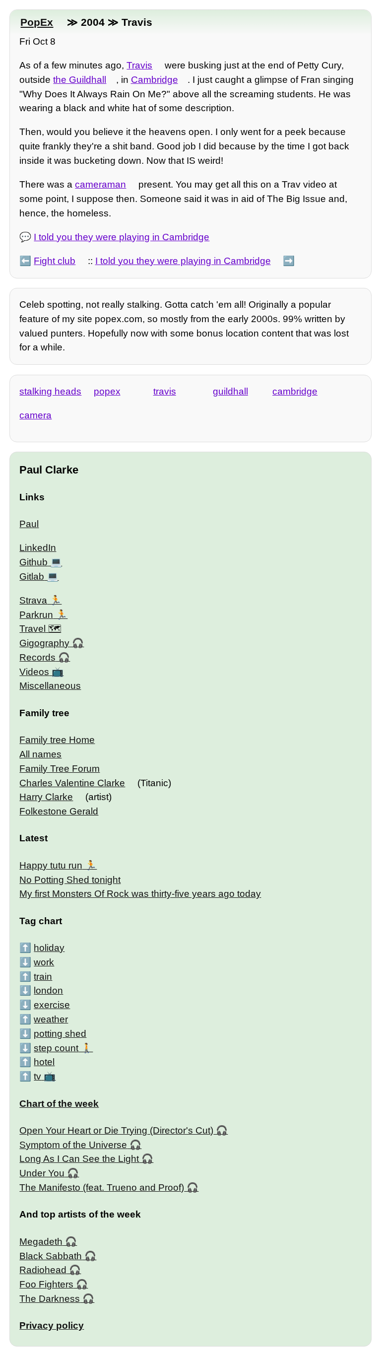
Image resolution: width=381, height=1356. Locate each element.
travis (164, 391)
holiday (49, 948)
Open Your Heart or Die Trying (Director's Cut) (116, 1130)
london (48, 990)
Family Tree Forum (59, 768)
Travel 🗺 (40, 628)
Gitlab (31, 576)
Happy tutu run (50, 865)
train (43, 976)
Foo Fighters (46, 1284)
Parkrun (36, 615)
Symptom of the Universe (73, 1145)
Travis (139, 65)
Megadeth (41, 1241)
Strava (33, 600)
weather (51, 1019)
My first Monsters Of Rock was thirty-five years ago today (140, 893)
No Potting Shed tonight (70, 880)
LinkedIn (37, 547)
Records (37, 657)
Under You (41, 1173)
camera (35, 415)
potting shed (60, 1033)
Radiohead (42, 1270)
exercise (52, 1005)
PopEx (36, 22)
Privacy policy (51, 1325)
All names (40, 754)
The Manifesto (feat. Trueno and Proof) (101, 1187)
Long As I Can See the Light (79, 1158)
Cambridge (154, 79)
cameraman (100, 184)
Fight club (54, 261)
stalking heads (50, 391)
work (44, 962)
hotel (44, 1062)
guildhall (230, 391)
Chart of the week (59, 1103)
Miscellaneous (50, 685)
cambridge (295, 391)
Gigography (44, 643)
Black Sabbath (50, 1256)
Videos (34, 672)
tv (37, 1076)
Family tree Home (57, 740)
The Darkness (49, 1298)
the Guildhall (79, 79)
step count (56, 1048)
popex (107, 391)
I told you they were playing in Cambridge (121, 237)
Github (33, 562)
